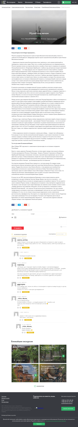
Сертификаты (47, 2)
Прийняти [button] (39, 424)
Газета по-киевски (52, 39)
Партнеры (4, 396)
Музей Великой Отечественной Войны (51, 7)
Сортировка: (52, 234)
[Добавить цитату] (13, 217)
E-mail (32, 214)
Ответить (25, 247)
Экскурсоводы (5, 402)
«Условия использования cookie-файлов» (55, 421)
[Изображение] (15, 217)
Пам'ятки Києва (29, 7)
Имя (13, 214)
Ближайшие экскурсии (22, 341)
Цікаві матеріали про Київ (18, 7)
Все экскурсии (11, 2)
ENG (75, 2)
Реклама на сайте (5, 398)
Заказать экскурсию (68, 408)
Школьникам (29, 2)
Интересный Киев (6, 7)
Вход (59, 2)
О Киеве (37, 2)
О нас (3, 400)
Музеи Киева (37, 7)
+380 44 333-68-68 (67, 400)
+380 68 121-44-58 (67, 402)
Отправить (17, 228)
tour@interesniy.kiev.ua (66, 403)
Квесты (20, 2)
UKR (73, 2)
